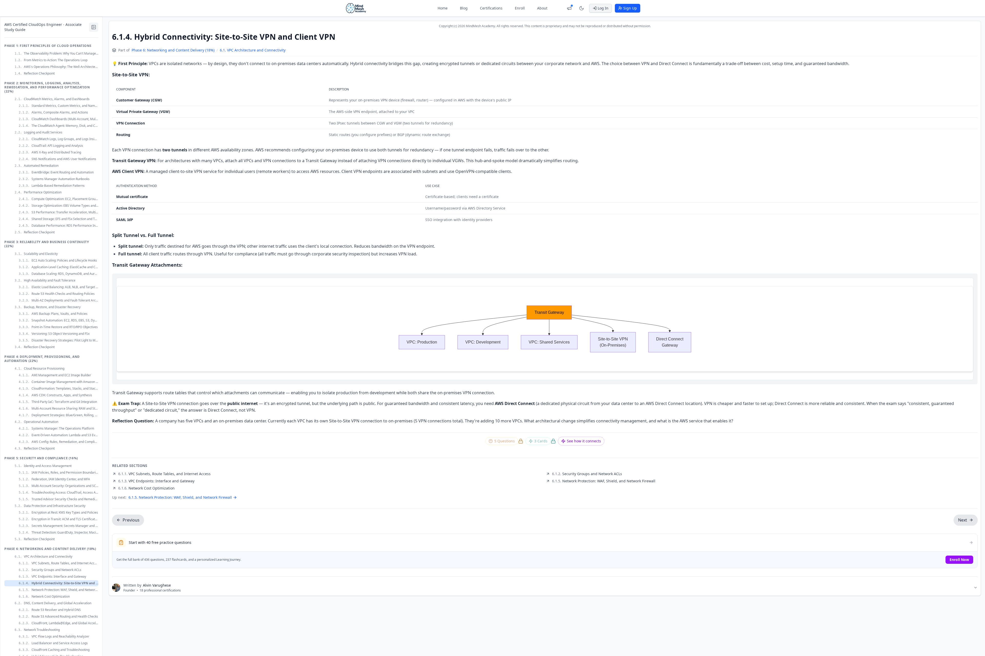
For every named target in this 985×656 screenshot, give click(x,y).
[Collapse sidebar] (93, 27)
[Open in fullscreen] (966, 285)
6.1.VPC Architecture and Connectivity (252, 50)
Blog (464, 8)
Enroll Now (959, 559)
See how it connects (584, 441)
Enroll (520, 8)
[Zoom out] (947, 285)
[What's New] (569, 8)
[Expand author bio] (975, 588)
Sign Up (630, 8)
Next (962, 520)
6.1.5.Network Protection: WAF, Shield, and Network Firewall (180, 497)
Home (443, 8)
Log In (603, 8)
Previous (131, 520)
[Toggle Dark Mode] (581, 8)
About (542, 8)
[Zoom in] (938, 285)
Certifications (491, 8)
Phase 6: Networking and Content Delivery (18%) (173, 50)
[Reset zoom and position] (957, 285)
